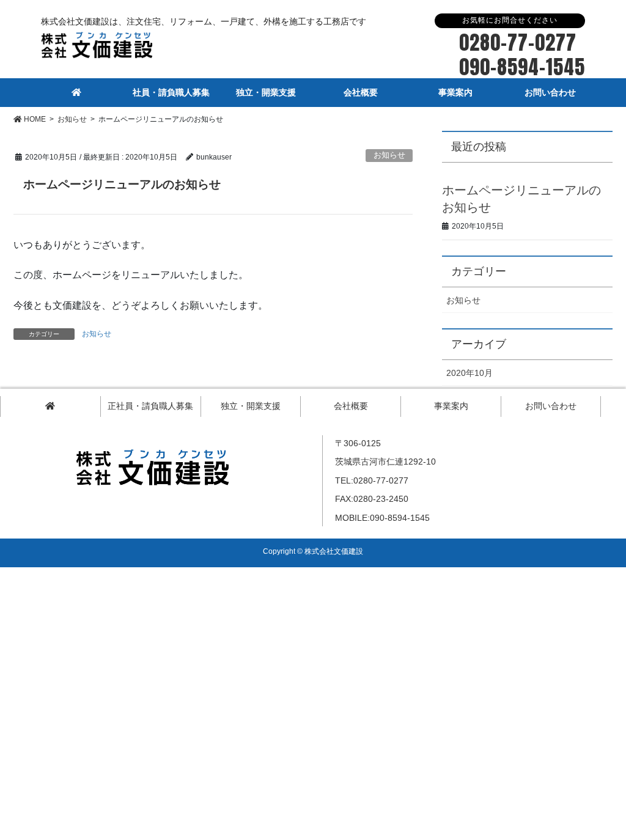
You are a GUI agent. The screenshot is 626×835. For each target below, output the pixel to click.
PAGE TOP (600, 796)
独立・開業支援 (251, 406)
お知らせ (389, 155)
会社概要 (351, 406)
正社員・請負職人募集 (150, 406)
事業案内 (451, 406)
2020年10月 (469, 373)
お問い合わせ (550, 406)
